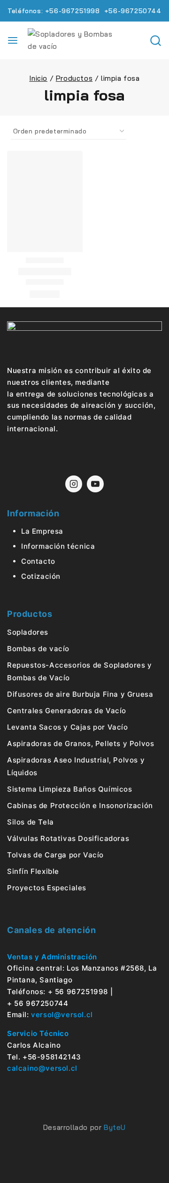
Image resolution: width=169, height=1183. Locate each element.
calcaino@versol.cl (42, 1068)
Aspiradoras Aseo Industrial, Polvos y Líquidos (76, 766)
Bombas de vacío (38, 648)
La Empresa (42, 531)
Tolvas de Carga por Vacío (55, 854)
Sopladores (27, 632)
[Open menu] (12, 40)
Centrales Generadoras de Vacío (66, 710)
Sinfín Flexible (33, 871)
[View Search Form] (155, 40)
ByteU (115, 1127)
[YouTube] (95, 483)
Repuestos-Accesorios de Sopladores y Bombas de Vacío (79, 671)
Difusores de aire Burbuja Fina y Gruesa (80, 694)
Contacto (38, 561)
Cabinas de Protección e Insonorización (80, 805)
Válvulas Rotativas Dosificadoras (68, 838)
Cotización (41, 576)
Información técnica (58, 546)
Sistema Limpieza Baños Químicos (69, 789)
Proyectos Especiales (46, 887)
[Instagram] (73, 483)
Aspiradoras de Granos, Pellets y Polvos (80, 743)
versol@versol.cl (62, 1014)
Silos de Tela (30, 821)
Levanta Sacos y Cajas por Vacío (67, 727)
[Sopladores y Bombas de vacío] (75, 40)
